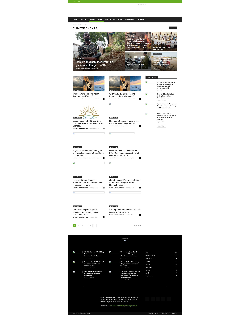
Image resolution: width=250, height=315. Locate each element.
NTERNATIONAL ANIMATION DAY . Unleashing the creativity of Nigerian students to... (124, 153)
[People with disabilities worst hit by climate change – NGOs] (99, 54)
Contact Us (174, 313)
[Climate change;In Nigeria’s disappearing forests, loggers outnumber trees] (88, 199)
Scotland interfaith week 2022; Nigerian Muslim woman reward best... (93, 273)
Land (147, 273)
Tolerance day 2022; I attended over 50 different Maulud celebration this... (94, 264)
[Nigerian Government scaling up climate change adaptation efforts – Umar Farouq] (88, 140)
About (83, 19)
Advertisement (165, 313)
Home (76, 19)
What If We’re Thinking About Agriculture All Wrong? (86, 95)
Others (141, 19)
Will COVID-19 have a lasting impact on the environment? (122, 95)
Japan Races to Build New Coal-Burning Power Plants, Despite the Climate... (88, 123)
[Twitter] (166, 1)
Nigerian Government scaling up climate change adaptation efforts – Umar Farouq (88, 153)
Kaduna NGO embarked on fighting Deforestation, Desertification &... (165, 96)
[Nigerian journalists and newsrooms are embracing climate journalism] (138, 60)
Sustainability (130, 19)
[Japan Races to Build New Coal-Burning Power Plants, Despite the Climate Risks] (88, 111)
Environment (150, 258)
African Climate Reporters (82, 68)
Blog (74, 1)
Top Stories (149, 276)
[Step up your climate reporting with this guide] (164, 41)
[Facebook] (162, 1)
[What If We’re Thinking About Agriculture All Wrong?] (88, 83)
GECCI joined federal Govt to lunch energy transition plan (124, 210)
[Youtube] (175, 1)
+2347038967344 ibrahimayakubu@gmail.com (122, 306)
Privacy (157, 313)
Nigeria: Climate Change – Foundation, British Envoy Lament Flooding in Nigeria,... (88, 182)
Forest (148, 270)
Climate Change (96, 19)
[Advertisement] (141, 9)
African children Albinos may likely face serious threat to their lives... (130, 264)
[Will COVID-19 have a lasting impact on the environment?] (125, 83)
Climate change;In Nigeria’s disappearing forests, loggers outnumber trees (86, 212)
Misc (147, 252)
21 (90, 225)
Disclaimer (151, 313)
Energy (148, 264)
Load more (161, 126)
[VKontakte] (172, 1)
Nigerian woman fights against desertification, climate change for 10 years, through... (167, 106)
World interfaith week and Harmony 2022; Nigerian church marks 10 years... (129, 254)
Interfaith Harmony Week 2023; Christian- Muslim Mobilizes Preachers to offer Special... (94, 254)
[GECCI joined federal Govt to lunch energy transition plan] (125, 199)
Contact (79, 1)
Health (108, 19)
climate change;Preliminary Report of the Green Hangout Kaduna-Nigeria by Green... (124, 182)
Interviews (117, 19)
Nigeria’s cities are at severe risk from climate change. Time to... (123, 122)
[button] (174, 19)
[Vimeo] (169, 1)
